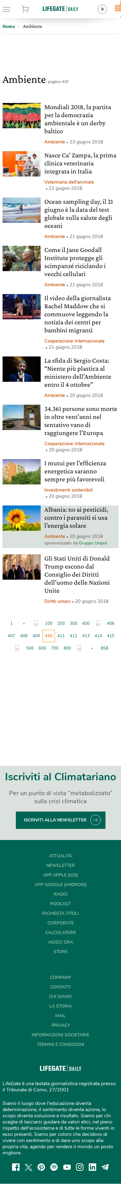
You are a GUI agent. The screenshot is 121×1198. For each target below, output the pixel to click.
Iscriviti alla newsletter (55, 820)
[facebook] (16, 1167)
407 (11, 636)
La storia (60, 1006)
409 (36, 636)
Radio (61, 894)
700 (55, 648)
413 (86, 636)
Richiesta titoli (60, 913)
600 (42, 648)
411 (61, 636)
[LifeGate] (60, 8)
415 (110, 636)
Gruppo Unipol (93, 543)
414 (98, 636)
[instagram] (79, 1167)
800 (67, 648)
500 (30, 648)
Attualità (60, 856)
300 (73, 623)
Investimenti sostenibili (68, 490)
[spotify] (54, 1167)
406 (110, 623)
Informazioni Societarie (60, 1035)
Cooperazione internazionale (74, 341)
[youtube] (67, 1167)
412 (73, 636)
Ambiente (54, 142)
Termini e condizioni (60, 1044)
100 (48, 623)
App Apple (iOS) (60, 875)
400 (86, 623)
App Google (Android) (61, 885)
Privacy (61, 1025)
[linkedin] (92, 1167)
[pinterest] (41, 1167)
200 (61, 623)
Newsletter (60, 865)
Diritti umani (57, 601)
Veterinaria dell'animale (69, 182)
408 (24, 636)
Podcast (60, 904)
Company (60, 977)
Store (33, 9)
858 (104, 648)
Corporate (60, 923)
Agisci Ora (60, 942)
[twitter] (28, 1167)
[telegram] (105, 1167)
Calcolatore (60, 933)
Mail (60, 1016)
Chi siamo (60, 997)
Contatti (60, 987)
